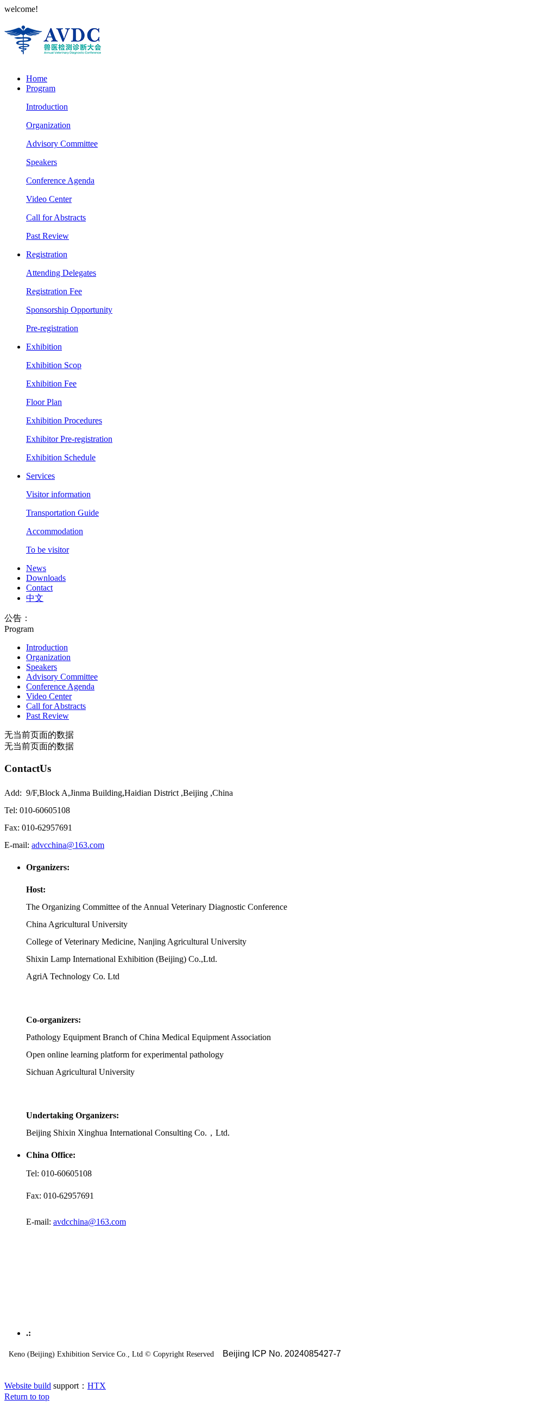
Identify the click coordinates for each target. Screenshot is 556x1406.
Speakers (41, 162)
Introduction (47, 106)
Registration (46, 254)
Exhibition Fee (51, 383)
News (36, 568)
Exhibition (44, 346)
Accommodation (54, 531)
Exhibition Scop (53, 365)
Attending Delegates (61, 272)
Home (36, 78)
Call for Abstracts (56, 217)
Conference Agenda (60, 180)
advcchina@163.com (67, 845)
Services (40, 475)
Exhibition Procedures (64, 420)
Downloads (46, 577)
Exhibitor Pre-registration (69, 439)
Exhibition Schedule (61, 457)
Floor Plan (44, 402)
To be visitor (47, 549)
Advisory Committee (62, 143)
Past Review (47, 235)
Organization (48, 125)
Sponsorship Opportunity (69, 309)
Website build (27, 1385)
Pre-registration (52, 328)
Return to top (26, 1396)
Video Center (49, 199)
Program (40, 88)
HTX (96, 1385)
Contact (39, 587)
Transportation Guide (62, 512)
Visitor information (58, 494)
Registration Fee (54, 291)
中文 (34, 598)
